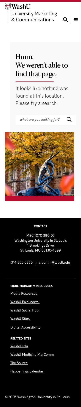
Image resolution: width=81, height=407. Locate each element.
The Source (19, 363)
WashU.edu (19, 346)
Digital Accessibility (25, 327)
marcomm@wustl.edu (52, 263)
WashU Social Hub (24, 310)
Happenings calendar (26, 371)
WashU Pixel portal (25, 302)
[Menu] (76, 13)
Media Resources (23, 294)
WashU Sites (20, 319)
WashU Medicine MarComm (32, 355)
